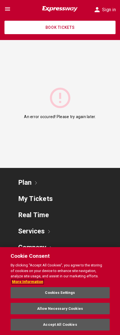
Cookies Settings (60, 293)
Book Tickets (60, 27)
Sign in (109, 9)
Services (31, 231)
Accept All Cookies (60, 324)
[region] (60, 291)
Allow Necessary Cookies (60, 308)
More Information (27, 282)
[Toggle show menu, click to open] (7, 9)
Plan (25, 182)
